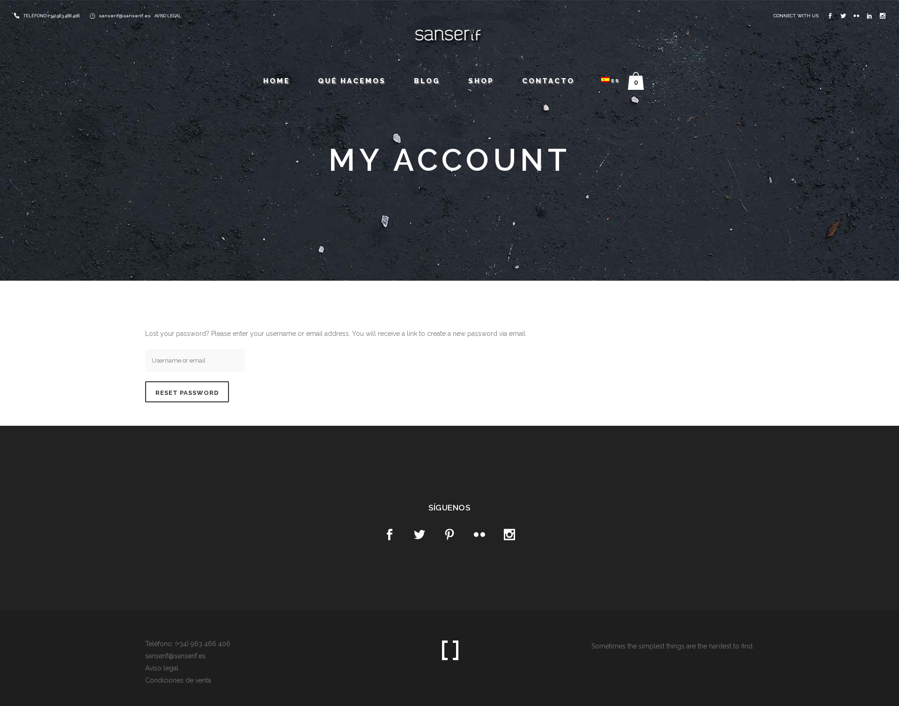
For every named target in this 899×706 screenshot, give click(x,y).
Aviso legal (161, 668)
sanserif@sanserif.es (125, 15)
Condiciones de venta (178, 680)
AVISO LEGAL (168, 16)
